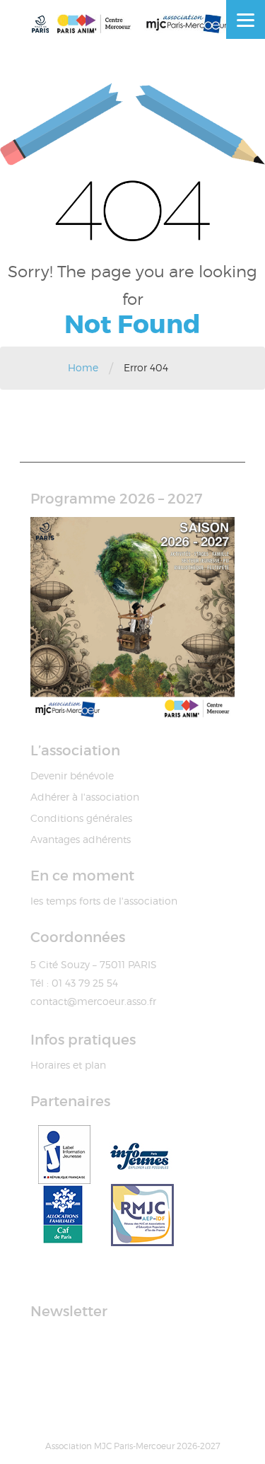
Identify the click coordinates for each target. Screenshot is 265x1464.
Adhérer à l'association (84, 797)
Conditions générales (81, 818)
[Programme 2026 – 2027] (132, 619)
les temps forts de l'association (103, 901)
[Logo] (132, 23)
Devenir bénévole (72, 775)
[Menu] (245, 19)
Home (83, 367)
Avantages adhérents (80, 839)
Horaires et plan (68, 1065)
